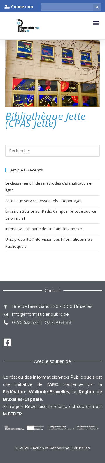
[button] (97, 7)
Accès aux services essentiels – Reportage (42, 200)
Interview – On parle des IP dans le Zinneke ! (44, 228)
